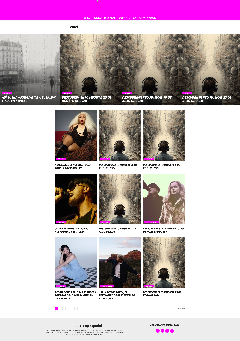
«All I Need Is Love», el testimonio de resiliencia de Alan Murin (117, 295)
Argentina (73, 30)
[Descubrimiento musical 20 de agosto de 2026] (90, 69)
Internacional (77, 23)
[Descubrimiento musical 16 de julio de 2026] (120, 135)
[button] (168, 18)
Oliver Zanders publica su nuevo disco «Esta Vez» (71, 230)
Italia (105, 30)
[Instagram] (167, 331)
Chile (79, 30)
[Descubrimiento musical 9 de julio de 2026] (164, 135)
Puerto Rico (117, 30)
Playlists (122, 18)
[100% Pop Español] (120, 8)
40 (72, 308)
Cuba (90, 30)
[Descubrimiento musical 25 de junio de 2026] (164, 262)
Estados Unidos (98, 30)
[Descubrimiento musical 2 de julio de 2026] (120, 199)
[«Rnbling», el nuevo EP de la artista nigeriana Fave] (76, 135)
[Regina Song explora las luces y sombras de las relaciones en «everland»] (76, 262)
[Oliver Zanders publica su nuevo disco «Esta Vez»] (76, 199)
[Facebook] (158, 331)
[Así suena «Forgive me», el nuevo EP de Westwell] (30, 69)
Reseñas (98, 18)
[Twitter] (162, 331)
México (110, 30)
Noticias (88, 18)
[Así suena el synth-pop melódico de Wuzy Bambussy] (164, 199)
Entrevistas (109, 18)
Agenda (132, 18)
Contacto (151, 18)
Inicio (71, 23)
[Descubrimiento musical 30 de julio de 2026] (150, 69)
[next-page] (76, 308)
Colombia (84, 30)
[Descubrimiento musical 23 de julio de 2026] (210, 69)
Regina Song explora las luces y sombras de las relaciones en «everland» (75, 295)
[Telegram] (172, 331)
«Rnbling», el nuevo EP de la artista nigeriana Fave (73, 166)
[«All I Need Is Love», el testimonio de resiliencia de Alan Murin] (120, 262)
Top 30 (142, 18)
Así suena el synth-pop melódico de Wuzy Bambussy (164, 230)
